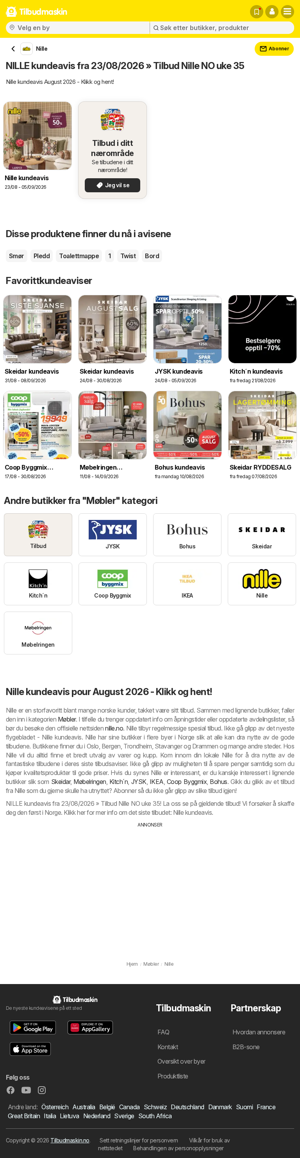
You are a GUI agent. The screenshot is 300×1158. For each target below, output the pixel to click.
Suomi (244, 1107)
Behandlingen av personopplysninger (178, 1148)
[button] (272, 11)
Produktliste (172, 1076)
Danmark (220, 1107)
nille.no (114, 728)
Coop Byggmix (187, 782)
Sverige (124, 1116)
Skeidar (60, 782)
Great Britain (24, 1116)
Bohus (218, 782)
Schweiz (155, 1107)
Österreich (54, 1107)
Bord (152, 256)
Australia (83, 1107)
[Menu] (287, 11)
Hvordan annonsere (258, 1032)
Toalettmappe (79, 256)
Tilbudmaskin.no (69, 1140)
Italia (50, 1116)
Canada (129, 1107)
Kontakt (167, 1047)
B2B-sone (246, 1047)
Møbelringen (89, 782)
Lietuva (69, 1116)
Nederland (96, 1116)
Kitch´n (118, 782)
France (266, 1107)
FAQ (163, 1032)
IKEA (157, 782)
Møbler (67, 719)
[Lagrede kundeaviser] (256, 11)
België (107, 1107)
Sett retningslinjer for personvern (139, 1140)
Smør (16, 256)
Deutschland (187, 1107)
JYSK (138, 782)
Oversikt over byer (181, 1061)
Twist (128, 256)
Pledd (42, 256)
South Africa (155, 1116)
